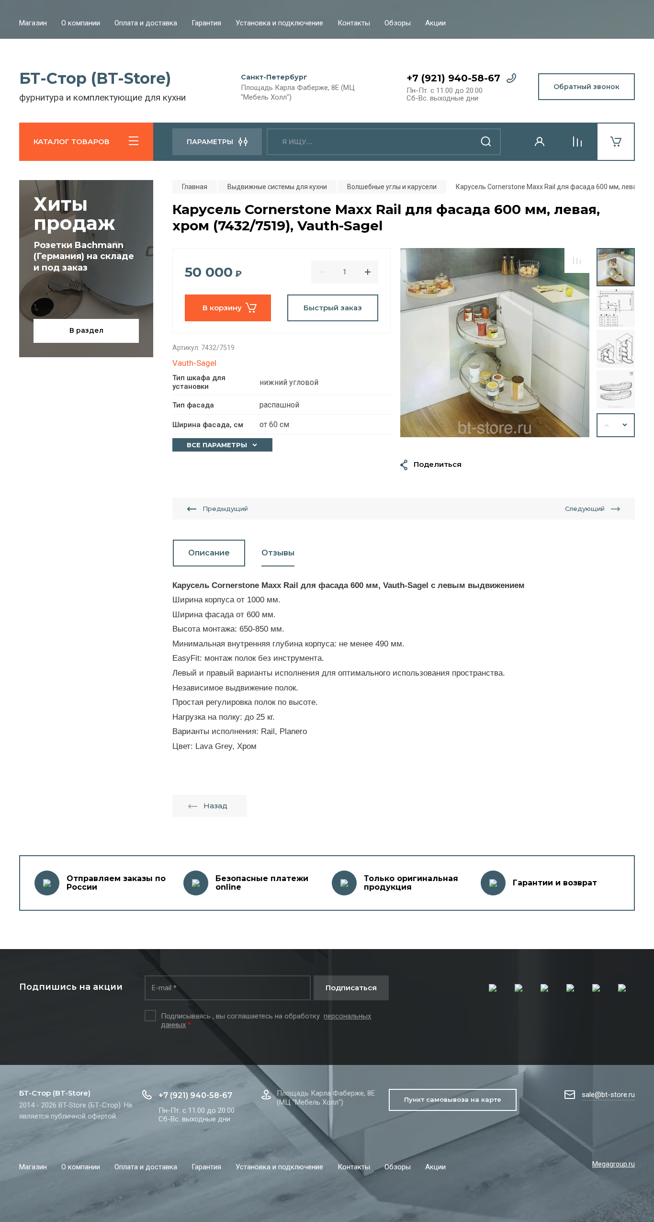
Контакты (354, 23)
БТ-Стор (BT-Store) (95, 78)
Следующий (585, 508)
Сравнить (576, 260)
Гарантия (206, 23)
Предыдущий (225, 508)
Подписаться (351, 987)
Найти (486, 141)
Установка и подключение (279, 23)
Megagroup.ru (613, 1164)
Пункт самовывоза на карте (452, 1099)
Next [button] (625, 425)
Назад (215, 805)
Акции (435, 23)
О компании (80, 23)
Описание (209, 552)
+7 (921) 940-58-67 (453, 78)
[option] (494, 342)
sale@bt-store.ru (608, 1094)
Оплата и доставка (145, 23)
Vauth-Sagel (194, 363)
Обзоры (397, 23)
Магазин (33, 23)
